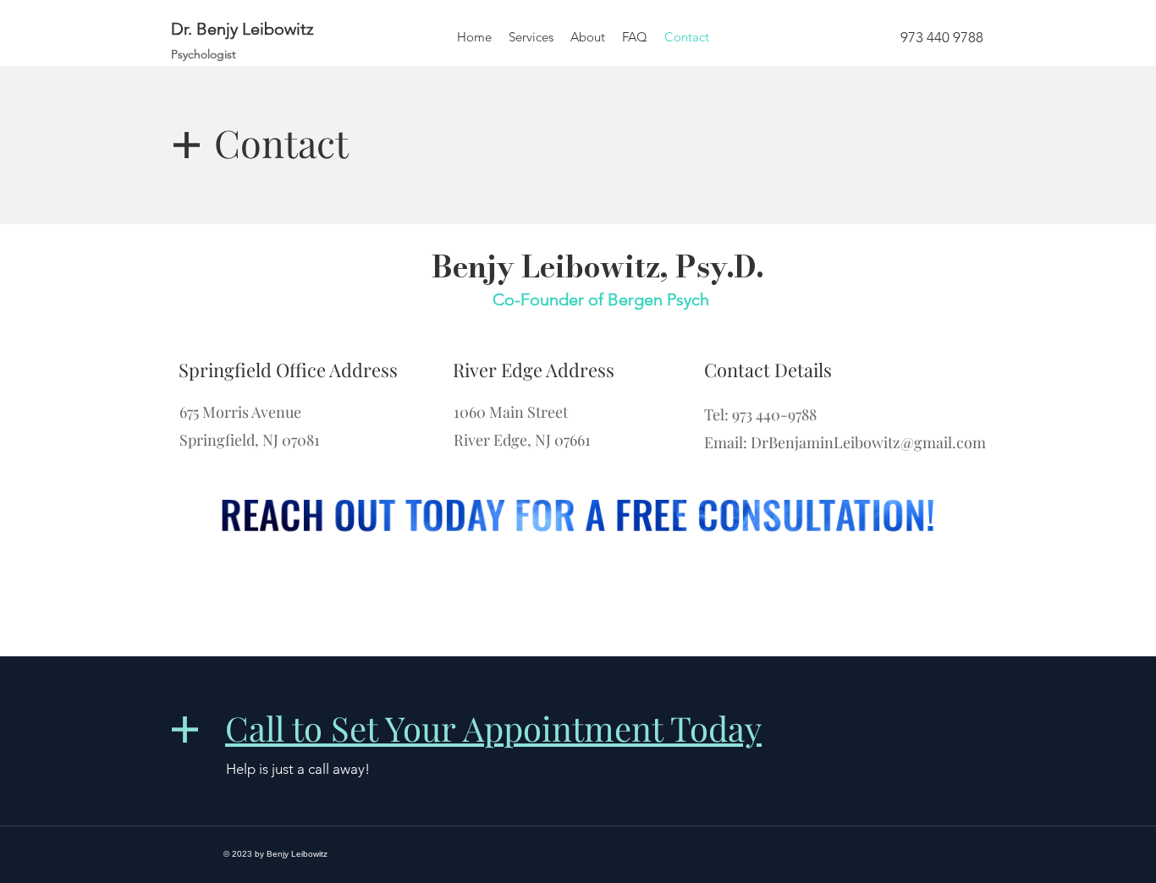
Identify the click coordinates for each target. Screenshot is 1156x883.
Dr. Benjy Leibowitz (242, 29)
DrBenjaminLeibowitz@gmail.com (868, 442)
